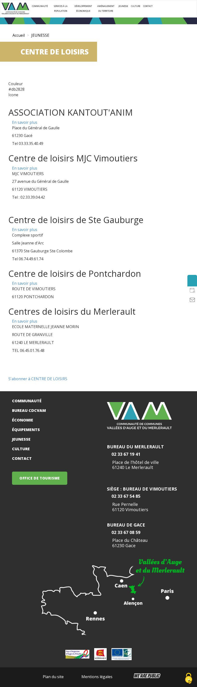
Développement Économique (83, 8)
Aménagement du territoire (105, 8)
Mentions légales (96, 677)
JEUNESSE (123, 6)
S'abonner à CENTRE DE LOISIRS (37, 378)
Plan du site (53, 677)
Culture (135, 6)
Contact (148, 6)
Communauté (40, 6)
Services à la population (61, 8)
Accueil (18, 35)
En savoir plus (24, 122)
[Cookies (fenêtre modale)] (188, 678)
